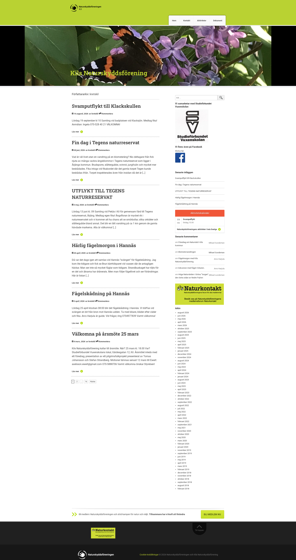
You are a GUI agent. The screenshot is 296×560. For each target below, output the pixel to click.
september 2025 (185, 332)
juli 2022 (181, 408)
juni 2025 (181, 338)
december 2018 (184, 472)
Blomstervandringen (187, 252)
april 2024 (182, 370)
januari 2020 (183, 447)
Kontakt (186, 20)
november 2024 (184, 357)
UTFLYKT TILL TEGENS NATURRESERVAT (193, 191)
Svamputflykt (189, 219)
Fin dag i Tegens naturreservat (105, 142)
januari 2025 (183, 351)
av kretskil (93, 114)
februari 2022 (183, 421)
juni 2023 (181, 383)
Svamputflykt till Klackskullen (106, 106)
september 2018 (185, 482)
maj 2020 (182, 437)
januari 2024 (183, 376)
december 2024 (184, 354)
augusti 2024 (183, 360)
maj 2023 (182, 386)
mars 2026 (182, 325)
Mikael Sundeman (216, 252)
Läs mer (75, 132)
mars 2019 (182, 466)
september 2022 (185, 402)
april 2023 (182, 389)
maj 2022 (182, 412)
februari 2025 (183, 348)
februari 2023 (183, 392)
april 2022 (182, 415)
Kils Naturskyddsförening (108, 73)
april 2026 (182, 322)
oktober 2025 (183, 328)
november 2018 (184, 476)
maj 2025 (182, 341)
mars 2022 (182, 418)
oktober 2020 (183, 434)
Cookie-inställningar (149, 554)
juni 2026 (181, 316)
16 (86, 382)
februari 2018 (183, 488)
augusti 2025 (183, 335)
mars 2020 (182, 440)
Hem (174, 20)
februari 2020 (183, 444)
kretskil (94, 94)
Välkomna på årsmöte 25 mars (105, 334)
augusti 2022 (183, 405)
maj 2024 (182, 367)
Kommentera (107, 114)
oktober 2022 (183, 399)
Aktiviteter (201, 20)
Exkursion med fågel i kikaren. (191, 268)
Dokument (217, 20)
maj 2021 (182, 428)
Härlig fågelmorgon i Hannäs (104, 245)
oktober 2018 (183, 479)
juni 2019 (181, 456)
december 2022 (184, 396)
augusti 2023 (183, 380)
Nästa (92, 382)
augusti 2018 (183, 485)
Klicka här (179, 151)
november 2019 (184, 450)
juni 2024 (181, 364)
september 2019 (185, 453)
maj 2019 (182, 460)
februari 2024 (183, 373)
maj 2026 (182, 319)
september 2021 (185, 424)
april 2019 (182, 463)
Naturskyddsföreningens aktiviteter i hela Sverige (197, 229)
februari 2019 (183, 469)
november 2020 (184, 431)
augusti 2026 (183, 312)
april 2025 (182, 344)
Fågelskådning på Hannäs (101, 293)
